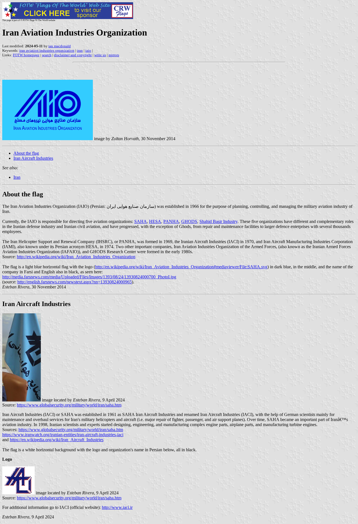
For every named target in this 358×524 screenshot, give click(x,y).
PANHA (171, 221)
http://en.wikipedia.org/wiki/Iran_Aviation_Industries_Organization (76, 256)
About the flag (26, 153)
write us (100, 55)
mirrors (114, 55)
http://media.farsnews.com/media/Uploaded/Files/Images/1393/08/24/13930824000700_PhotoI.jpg (89, 276)
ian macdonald (59, 46)
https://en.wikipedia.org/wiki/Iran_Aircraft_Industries (56, 439)
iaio (88, 50)
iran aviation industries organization (46, 50)
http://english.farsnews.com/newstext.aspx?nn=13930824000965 (74, 281)
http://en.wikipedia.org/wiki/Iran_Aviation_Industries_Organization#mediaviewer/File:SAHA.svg (181, 266)
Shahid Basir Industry (218, 221)
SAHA (140, 221)
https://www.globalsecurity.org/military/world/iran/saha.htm (69, 405)
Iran (16, 177)
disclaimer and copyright (73, 55)
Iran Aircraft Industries (33, 158)
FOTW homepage (26, 55)
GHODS (189, 221)
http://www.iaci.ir (117, 507)
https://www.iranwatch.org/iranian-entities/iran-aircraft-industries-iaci (62, 434)
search (46, 55)
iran (80, 50)
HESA (155, 221)
